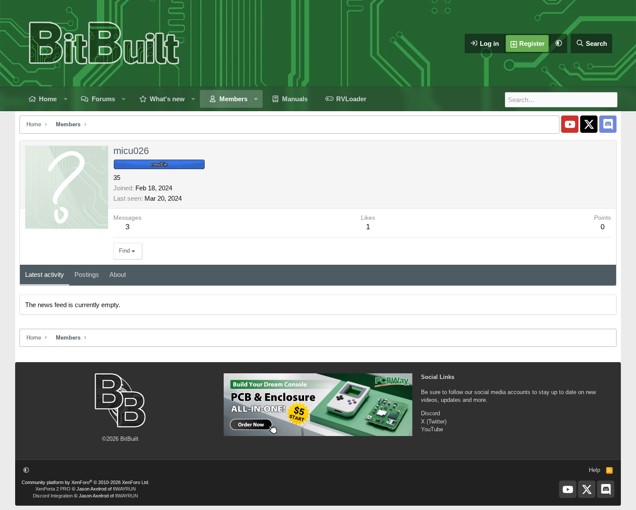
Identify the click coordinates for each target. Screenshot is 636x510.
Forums (103, 99)
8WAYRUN (124, 488)
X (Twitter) (433, 421)
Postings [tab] (86, 274)
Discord (430, 413)
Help (594, 470)
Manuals (295, 99)
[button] (558, 43)
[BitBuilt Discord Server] (608, 124)
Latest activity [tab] (44, 274)
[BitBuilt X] (588, 124)
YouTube (432, 429)
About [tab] (117, 274)
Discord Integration (53, 495)
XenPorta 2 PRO (53, 488)
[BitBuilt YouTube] (569, 124)
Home (48, 99)
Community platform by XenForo (85, 482)
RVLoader (351, 99)
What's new (167, 99)
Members (233, 99)
